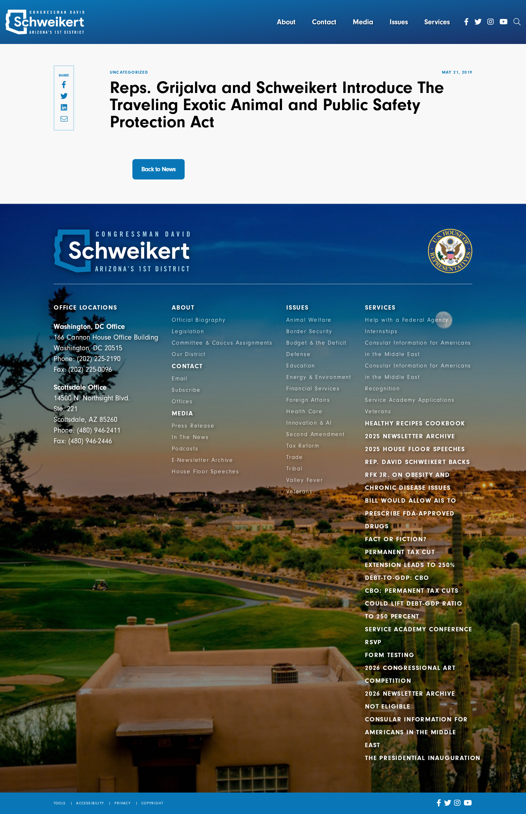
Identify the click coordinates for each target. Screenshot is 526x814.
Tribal (294, 468)
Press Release (193, 426)
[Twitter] (478, 22)
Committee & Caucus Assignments (222, 343)
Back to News (158, 169)
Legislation (188, 331)
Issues (399, 22)
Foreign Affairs (308, 400)
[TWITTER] (63, 96)
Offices (182, 401)
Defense (298, 354)
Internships (381, 331)
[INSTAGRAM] (457, 803)
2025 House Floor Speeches (415, 449)
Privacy (122, 803)
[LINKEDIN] (63, 108)
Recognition (382, 388)
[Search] (517, 22)
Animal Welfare (309, 320)
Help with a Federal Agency (407, 320)
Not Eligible (387, 706)
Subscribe (186, 390)
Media (363, 22)
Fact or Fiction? (396, 539)
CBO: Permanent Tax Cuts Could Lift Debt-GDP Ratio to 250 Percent (414, 603)
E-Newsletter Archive (202, 460)
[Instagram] (490, 22)
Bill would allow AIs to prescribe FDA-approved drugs (410, 513)
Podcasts (185, 448)
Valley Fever (304, 480)
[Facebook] (466, 22)
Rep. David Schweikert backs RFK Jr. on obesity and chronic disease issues (417, 475)
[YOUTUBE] (468, 803)
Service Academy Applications (409, 400)
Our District (189, 354)
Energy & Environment (318, 377)
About (286, 22)
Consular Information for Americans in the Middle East (416, 732)
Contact (324, 22)
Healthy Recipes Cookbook (415, 423)
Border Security (309, 331)
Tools (59, 803)
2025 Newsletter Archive (410, 436)
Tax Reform (303, 446)
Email (179, 378)
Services (437, 22)
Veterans (299, 491)
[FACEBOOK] (63, 85)
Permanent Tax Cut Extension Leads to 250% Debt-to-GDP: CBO (410, 565)
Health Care (304, 411)
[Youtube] (504, 22)
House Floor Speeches (205, 471)
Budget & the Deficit (316, 343)
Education (300, 365)
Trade (294, 457)
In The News (190, 437)
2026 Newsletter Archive (410, 693)
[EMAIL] (63, 119)
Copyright (152, 803)
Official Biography (198, 320)
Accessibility (90, 803)
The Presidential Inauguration (423, 758)
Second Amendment (315, 434)
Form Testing (390, 655)
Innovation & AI (309, 423)
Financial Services (313, 388)
